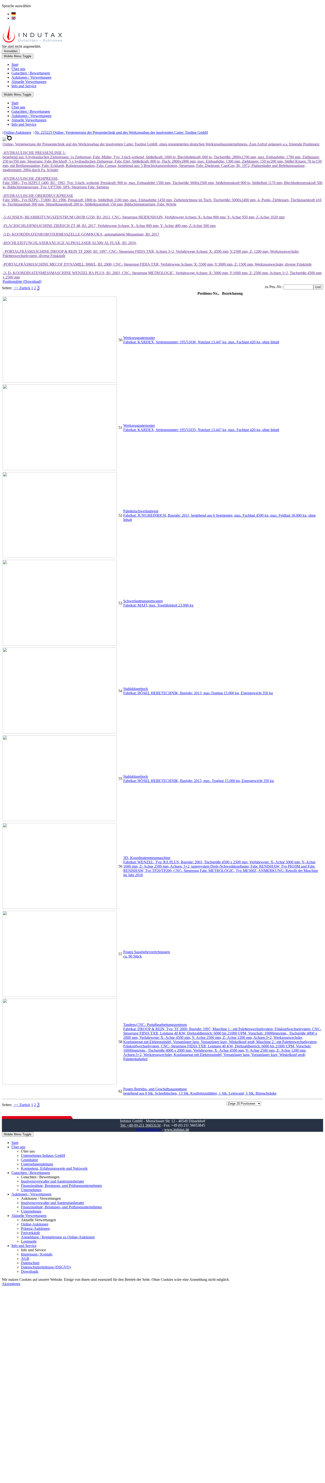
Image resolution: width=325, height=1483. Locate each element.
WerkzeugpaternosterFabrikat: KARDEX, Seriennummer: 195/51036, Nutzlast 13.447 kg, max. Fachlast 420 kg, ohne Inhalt (201, 340)
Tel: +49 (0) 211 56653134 (140, 1125)
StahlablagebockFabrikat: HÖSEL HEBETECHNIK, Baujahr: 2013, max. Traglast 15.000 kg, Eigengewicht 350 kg (198, 778)
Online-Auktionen (17, 132)
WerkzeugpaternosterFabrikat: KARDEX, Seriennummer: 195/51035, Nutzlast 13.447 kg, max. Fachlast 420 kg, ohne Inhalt (201, 427)
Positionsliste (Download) (22, 281)
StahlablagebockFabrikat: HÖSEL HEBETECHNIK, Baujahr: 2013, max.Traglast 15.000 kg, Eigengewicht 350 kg (198, 691)
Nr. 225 (40, 132)
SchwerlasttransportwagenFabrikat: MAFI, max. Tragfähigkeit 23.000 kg (158, 603)
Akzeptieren (11, 1284)
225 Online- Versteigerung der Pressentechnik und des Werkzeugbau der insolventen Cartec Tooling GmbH (127, 132)
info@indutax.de (148, 1130)
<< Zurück (21, 288)
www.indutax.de (176, 1130)
